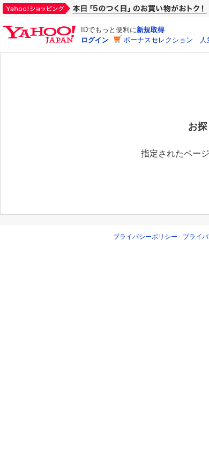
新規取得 (151, 30)
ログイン (95, 40)
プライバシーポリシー (145, 236)
